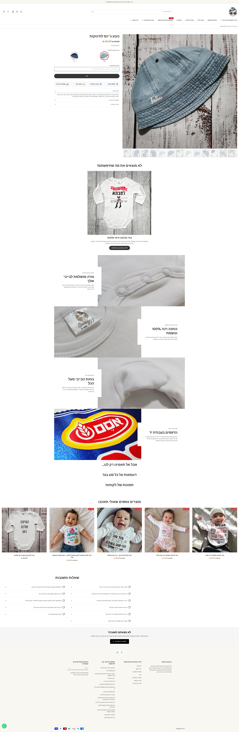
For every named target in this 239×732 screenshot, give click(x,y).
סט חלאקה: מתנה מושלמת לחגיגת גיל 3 (104, 688)
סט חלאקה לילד (110, 671)
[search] (21, 11)
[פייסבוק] (8, 12)
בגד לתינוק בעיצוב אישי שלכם (24, 555)
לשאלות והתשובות (120, 641)
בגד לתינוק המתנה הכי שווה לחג (167, 555)
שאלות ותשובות (137, 672)
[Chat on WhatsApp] (4, 726)
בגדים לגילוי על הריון (109, 681)
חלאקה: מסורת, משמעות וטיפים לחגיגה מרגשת (106, 711)
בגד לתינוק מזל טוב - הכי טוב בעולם (119, 555)
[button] (87, 76)
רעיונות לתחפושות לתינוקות (107, 684)
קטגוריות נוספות (136, 677)
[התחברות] (17, 11)
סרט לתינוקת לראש (109, 717)
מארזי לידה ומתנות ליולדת (107, 695)
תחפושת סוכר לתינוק (109, 692)
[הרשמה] (69, 668)
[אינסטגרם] (4, 12)
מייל (86, 668)
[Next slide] (125, 91)
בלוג (140, 675)
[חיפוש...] (92, 11)
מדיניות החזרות (137, 683)
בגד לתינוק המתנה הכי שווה (214, 555)
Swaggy (178, 728)
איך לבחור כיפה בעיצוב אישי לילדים (105, 702)
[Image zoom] (179, 91)
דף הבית (234, 26)
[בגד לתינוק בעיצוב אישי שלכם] (24, 530)
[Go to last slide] (234, 91)
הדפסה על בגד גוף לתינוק (108, 668)
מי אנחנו (139, 666)
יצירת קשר (138, 669)
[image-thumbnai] (232, 153)
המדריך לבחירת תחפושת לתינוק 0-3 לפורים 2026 (105, 674)
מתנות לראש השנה (109, 715)
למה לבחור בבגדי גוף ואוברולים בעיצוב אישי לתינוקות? (106, 698)
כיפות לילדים (111, 678)
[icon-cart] (13, 11)
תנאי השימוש (137, 680)
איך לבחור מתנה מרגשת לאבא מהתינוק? (106, 706)
